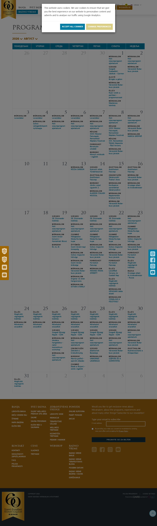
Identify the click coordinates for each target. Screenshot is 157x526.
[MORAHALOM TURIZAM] (4, 259)
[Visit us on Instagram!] (152, 266)
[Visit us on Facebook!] (152, 260)
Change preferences (99, 27)
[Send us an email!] (152, 253)
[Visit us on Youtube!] (152, 272)
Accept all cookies (72, 27)
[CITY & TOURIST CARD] (4, 267)
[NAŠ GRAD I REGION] (4, 251)
